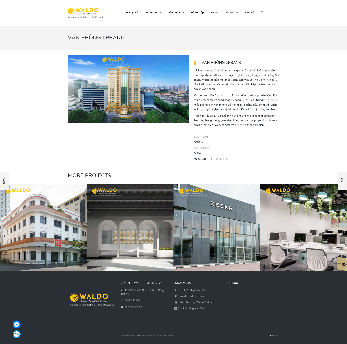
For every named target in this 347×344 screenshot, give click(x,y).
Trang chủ (132, 12)
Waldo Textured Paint (192, 296)
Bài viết (230, 12)
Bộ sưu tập (197, 12)
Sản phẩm (174, 12)
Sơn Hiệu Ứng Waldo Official (196, 302)
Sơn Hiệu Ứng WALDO (191, 290)
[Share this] (211, 159)
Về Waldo (151, 12)
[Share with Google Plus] (222, 159)
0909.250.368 (132, 300)
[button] (262, 13)
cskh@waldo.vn (134, 306)
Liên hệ (249, 12)
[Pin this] (227, 159)
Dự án (214, 12)
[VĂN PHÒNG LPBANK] (128, 89)
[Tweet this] (217, 159)
